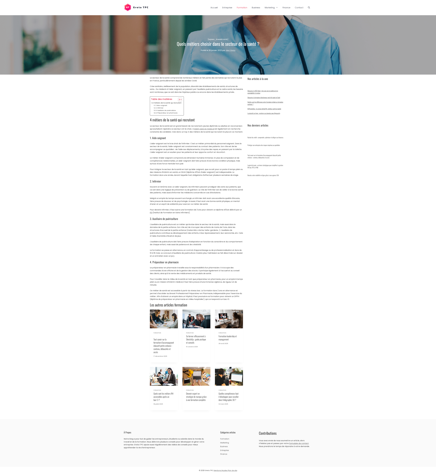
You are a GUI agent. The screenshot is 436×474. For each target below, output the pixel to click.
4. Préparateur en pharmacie (166, 113)
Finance (286, 7)
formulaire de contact (299, 443)
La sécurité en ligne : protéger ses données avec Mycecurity (264, 113)
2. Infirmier (159, 108)
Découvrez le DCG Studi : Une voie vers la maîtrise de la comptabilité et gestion (263, 92)
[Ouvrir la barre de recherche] (309, 7)
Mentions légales (221, 470)
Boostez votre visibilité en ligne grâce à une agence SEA (263, 175)
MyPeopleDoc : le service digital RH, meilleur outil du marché (264, 109)
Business (256, 7)
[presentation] (164, 319)
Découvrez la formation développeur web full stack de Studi (264, 97)
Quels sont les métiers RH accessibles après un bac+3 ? (163, 397)
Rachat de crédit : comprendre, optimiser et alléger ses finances (265, 137)
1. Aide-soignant (161, 105)
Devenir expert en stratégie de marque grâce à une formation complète (196, 397)
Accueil (214, 7)
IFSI (151, 212)
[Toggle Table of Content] (178, 99)
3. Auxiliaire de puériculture (166, 110)
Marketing (270, 7)
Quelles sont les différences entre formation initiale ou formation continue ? (265, 103)
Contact (299, 7)
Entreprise (227, 7)
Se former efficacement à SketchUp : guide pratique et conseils (196, 339)
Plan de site (232, 470)
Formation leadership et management (228, 337)
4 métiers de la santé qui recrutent (166, 103)
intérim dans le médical (204, 129)
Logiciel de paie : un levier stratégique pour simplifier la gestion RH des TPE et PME (265, 166)
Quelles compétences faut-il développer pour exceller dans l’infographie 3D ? (229, 397)
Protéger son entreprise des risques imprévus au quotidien (264, 145)
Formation (242, 7)
